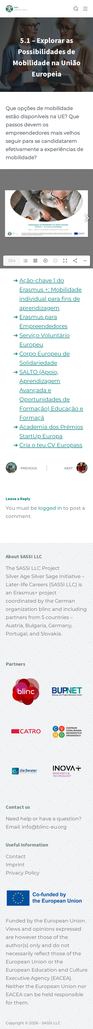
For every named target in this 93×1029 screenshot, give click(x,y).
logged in (50, 508)
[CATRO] (26, 731)
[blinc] (26, 691)
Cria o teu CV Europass (50, 444)
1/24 (11, 260)
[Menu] (85, 8)
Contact (16, 856)
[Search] (76, 8)
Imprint (15, 865)
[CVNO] (67, 731)
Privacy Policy (22, 873)
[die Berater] (26, 771)
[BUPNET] (67, 691)
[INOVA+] (67, 771)
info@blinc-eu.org (44, 827)
